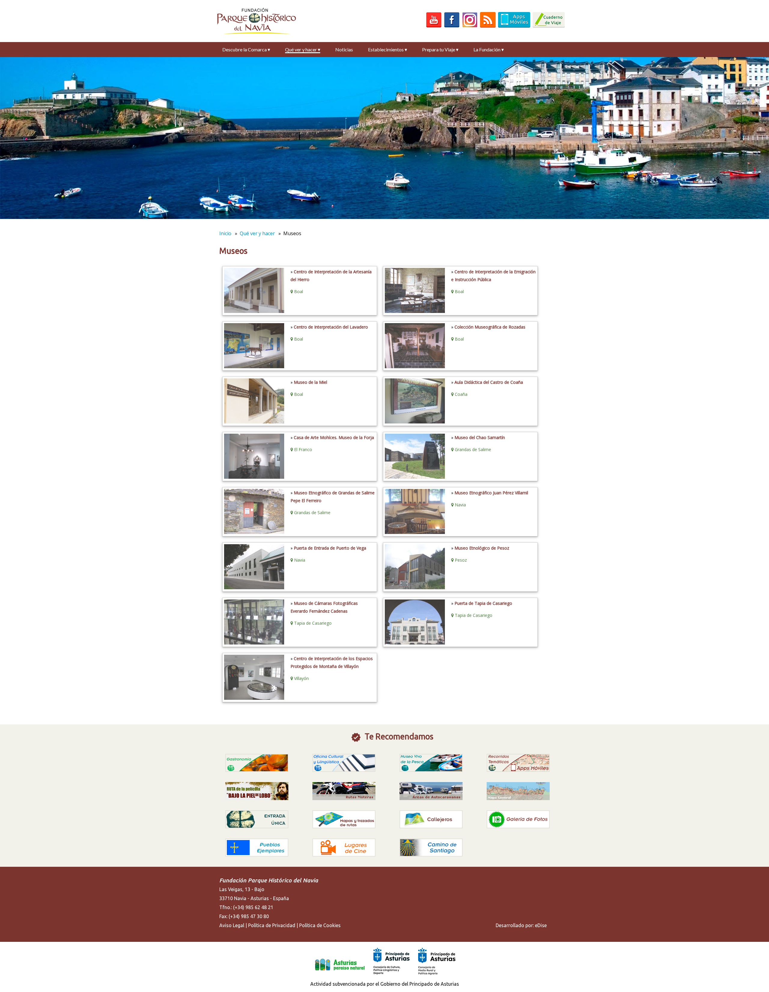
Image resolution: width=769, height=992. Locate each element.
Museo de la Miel (310, 382)
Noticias (344, 49)
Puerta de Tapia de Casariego (483, 603)
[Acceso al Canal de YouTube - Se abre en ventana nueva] (434, 26)
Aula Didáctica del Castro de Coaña (488, 382)
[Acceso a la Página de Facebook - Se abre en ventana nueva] (452, 26)
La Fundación (488, 49)
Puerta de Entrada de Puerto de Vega (330, 548)
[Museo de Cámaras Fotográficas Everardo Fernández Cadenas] (253, 642)
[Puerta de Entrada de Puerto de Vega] (253, 587)
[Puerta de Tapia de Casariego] (414, 642)
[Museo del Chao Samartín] (414, 477)
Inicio (225, 233)
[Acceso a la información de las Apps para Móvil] (514, 26)
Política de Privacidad (271, 925)
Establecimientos (387, 49)
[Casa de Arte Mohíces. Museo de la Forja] (253, 477)
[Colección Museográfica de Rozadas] (414, 366)
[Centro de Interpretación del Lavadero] (253, 366)
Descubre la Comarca (246, 49)
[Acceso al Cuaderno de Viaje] (549, 26)
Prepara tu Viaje (440, 49)
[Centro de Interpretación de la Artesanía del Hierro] (253, 311)
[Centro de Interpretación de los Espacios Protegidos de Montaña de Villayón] (253, 698)
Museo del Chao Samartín (479, 437)
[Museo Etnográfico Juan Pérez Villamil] (414, 532)
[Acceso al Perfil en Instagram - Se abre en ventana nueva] (470, 26)
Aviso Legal (231, 925)
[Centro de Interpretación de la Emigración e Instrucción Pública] (414, 311)
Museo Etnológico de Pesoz (481, 548)
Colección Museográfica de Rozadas (489, 327)
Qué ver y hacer (302, 49)
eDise (541, 925)
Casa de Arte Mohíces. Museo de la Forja (334, 437)
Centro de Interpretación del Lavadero (331, 327)
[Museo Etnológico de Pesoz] (414, 587)
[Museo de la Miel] (253, 421)
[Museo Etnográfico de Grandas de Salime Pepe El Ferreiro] (253, 532)
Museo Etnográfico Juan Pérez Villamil (491, 493)
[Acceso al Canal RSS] (488, 26)
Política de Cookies (320, 925)
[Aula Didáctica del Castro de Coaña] (414, 421)
